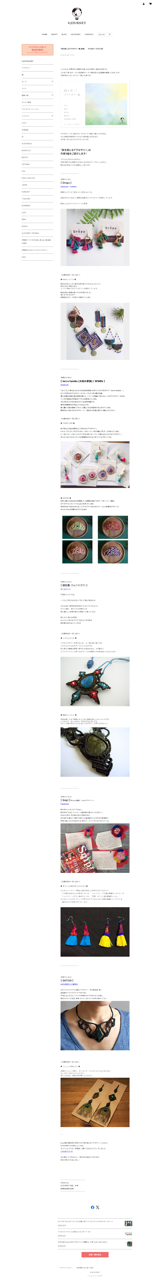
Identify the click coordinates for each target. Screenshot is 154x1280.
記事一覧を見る (95, 1255)
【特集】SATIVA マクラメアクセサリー (35, 250)
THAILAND (26, 199)
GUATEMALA (27, 144)
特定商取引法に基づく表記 (85, 1268)
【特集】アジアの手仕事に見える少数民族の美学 (36, 241)
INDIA (24, 219)
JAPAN (24, 185)
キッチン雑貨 (26, 102)
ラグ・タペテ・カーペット (30, 109)
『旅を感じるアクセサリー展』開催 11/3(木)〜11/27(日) (82, 49)
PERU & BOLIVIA (28, 178)
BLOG (64, 34)
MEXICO (25, 157)
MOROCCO (26, 150)
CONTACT (89, 34)
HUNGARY (26, 192)
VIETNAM (25, 164)
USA (23, 171)
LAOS (24, 212)
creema (73, 186)
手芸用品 (25, 130)
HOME (44, 34)
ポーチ (24, 82)
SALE (24, 257)
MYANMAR (26, 206)
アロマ (24, 123)
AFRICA (25, 226)
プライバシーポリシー (66, 1268)
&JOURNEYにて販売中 (69, 984)
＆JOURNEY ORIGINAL (30, 233)
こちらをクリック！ (67, 1151)
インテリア (25, 116)
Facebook (65, 804)
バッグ (24, 88)
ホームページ (65, 589)
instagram (64, 186)
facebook (65, 385)
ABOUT (54, 34)
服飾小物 (25, 95)
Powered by (92, 1276)
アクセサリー (26, 68)
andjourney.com (67, 1188)
